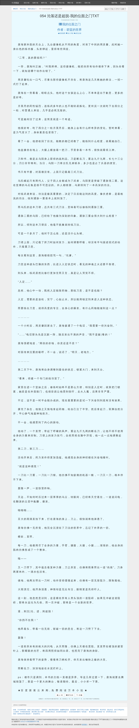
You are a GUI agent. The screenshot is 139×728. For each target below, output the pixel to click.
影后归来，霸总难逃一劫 (97, 712)
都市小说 (44, 3)
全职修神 (73, 710)
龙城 (14, 710)
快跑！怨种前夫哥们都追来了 (22, 714)
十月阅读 (15, 2)
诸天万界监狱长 (119, 710)
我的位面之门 (32, 9)
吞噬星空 (44, 710)
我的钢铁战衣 (94, 710)
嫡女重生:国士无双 (37, 712)
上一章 (60, 695)
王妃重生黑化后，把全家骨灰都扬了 (56, 712)
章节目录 (70, 695)
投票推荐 (62, 33)
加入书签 (70, 33)
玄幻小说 (26, 3)
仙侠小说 (35, 3)
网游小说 (70, 3)
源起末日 (110, 710)
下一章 (78, 695)
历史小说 (53, 3)
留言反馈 (78, 33)
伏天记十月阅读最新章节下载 (29, 721)
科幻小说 (61, 3)
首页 (16, 9)
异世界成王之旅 (111, 712)
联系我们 (84, 724)
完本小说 (87, 3)
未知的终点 (36, 714)
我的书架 (114, 3)
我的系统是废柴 (54, 710)
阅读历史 (123, 3)
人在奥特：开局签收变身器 (21, 712)
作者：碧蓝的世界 (69, 29)
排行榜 (78, 3)
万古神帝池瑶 (21, 710)
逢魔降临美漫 (64, 710)
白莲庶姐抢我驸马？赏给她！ (78, 712)
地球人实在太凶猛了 (33, 710)
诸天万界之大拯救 (83, 710)
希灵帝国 (103, 710)
